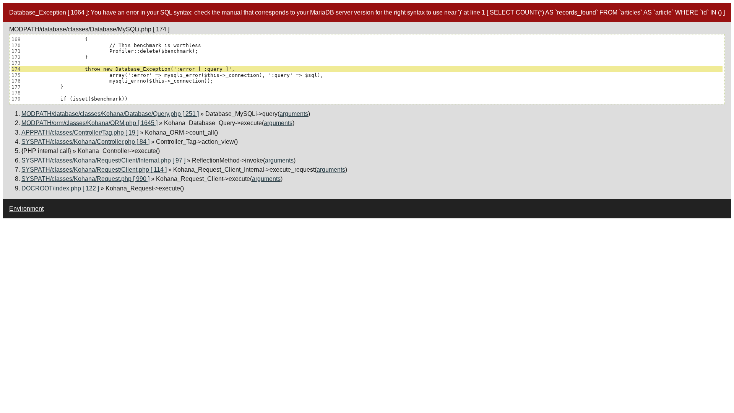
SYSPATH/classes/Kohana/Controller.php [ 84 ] (85, 141)
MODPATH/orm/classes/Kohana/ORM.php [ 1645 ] (89, 123)
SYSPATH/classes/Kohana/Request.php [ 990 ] (85, 179)
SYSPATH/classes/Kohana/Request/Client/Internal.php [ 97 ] (103, 160)
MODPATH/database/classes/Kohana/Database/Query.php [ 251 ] (110, 114)
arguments (293, 114)
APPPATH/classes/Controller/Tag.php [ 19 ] (79, 132)
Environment (26, 208)
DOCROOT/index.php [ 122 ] (60, 188)
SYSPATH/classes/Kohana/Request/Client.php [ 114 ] (94, 169)
